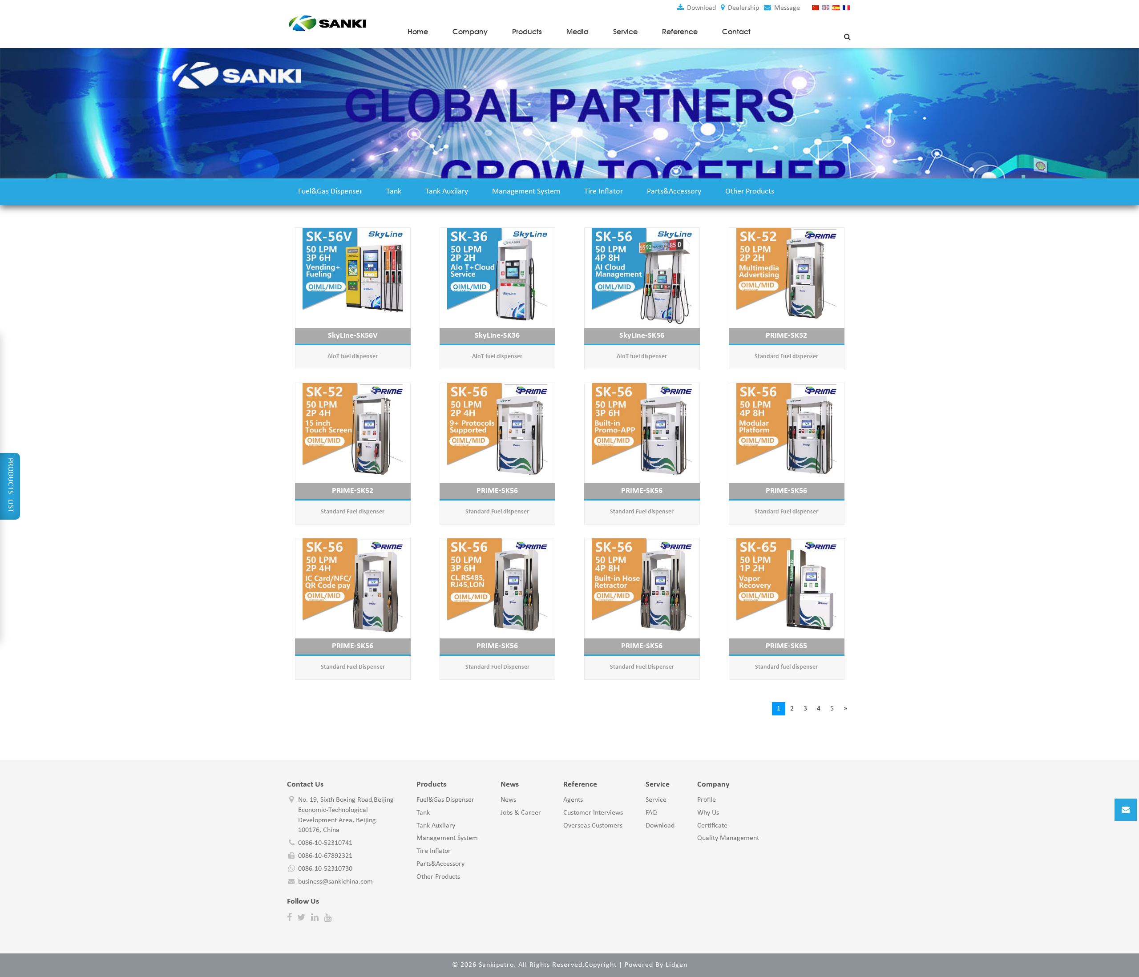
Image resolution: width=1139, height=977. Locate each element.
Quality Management (728, 838)
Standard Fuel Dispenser (353, 667)
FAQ (651, 812)
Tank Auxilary (446, 191)
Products (527, 31)
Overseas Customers (592, 825)
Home (418, 31)
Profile (706, 799)
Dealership (742, 8)
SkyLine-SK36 (497, 335)
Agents (573, 799)
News (508, 799)
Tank (393, 191)
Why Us (708, 812)
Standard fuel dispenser (786, 667)
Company (470, 31)
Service (625, 31)
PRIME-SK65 (786, 646)
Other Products (749, 191)
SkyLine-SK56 (641, 335)
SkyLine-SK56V (353, 335)
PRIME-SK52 (786, 335)
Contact (736, 31)
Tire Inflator (603, 191)
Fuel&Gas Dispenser (330, 191)
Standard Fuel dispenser (786, 356)
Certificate (712, 825)
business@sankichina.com (335, 881)
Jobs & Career (521, 812)
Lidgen (676, 965)
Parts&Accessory (674, 191)
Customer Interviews (593, 812)
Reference (680, 31)
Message (786, 8)
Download (700, 8)
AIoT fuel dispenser (352, 356)
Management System (526, 191)
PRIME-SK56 (497, 491)
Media (577, 31)
